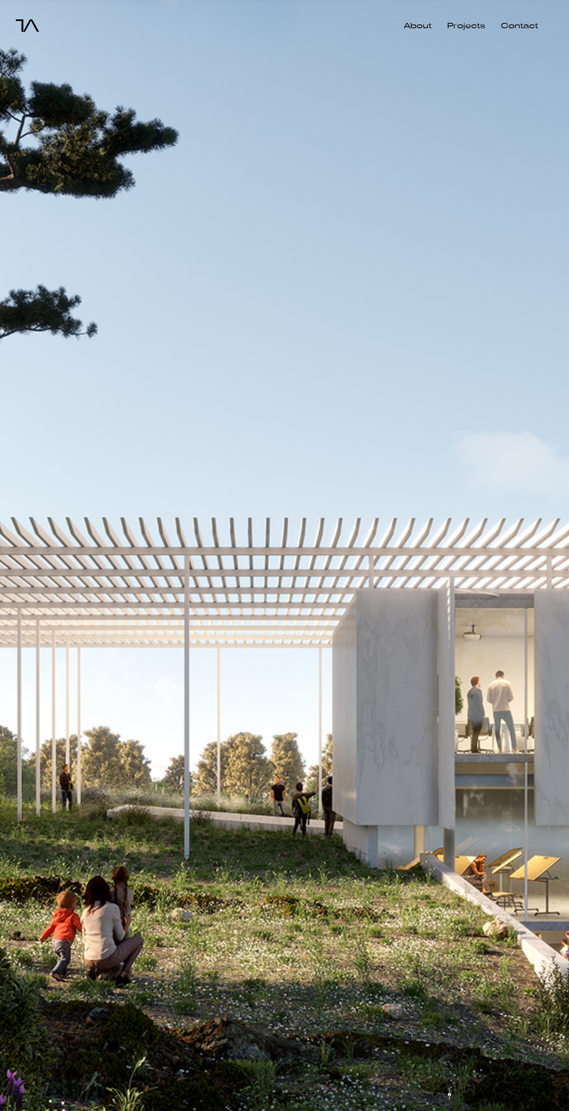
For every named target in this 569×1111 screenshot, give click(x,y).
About (418, 26)
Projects (466, 26)
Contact (519, 26)
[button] (9, 1022)
